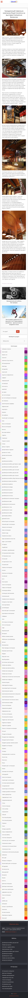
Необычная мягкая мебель (8, 958)
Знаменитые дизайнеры (8, 982)
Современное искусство (7, 977)
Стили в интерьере (6, 979)
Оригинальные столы (7, 949)
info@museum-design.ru (11, 931)
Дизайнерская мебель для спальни (10, 951)
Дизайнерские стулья (7, 955)
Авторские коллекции (7, 960)
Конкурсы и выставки (7, 283)
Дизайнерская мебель (7, 953)
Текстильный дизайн (7, 988)
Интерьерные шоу (6, 984)
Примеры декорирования (8, 975)
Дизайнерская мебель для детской (10, 942)
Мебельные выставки (7, 986)
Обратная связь (14, 924)
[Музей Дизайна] (14, 1)
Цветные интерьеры (7, 973)
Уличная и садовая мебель (8, 947)
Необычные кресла (6, 944)
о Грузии (15, 993)
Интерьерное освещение (8, 971)
